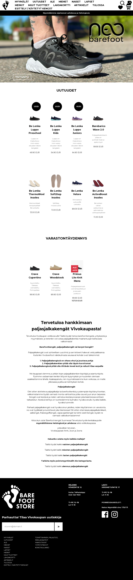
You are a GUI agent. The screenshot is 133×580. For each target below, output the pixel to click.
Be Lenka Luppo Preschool (35, 129)
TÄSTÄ (125, 507)
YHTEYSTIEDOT (41, 545)
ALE (52, 1)
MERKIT (19, 5)
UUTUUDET (39, 1)
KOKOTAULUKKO (42, 548)
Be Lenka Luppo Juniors (77, 129)
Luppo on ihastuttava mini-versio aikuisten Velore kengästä (35, 143)
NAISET (76, 1)
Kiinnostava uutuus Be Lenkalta (77, 202)
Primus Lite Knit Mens (77, 277)
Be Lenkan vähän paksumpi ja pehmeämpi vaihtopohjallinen (98, 208)
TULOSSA (98, 5)
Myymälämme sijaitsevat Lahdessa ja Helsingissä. (66, 13)
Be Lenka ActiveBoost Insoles (99, 194)
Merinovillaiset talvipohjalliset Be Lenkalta (34, 205)
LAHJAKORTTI (61, 5)
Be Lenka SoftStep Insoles (56, 194)
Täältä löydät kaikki (66, 444)
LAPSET (89, 1)
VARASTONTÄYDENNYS (66, 238)
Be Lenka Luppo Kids (56, 129)
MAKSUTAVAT (41, 542)
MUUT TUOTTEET (38, 5)
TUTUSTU (22, 77)
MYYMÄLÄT (22, 1)
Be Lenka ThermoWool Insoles (36, 194)
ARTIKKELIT (81, 5)
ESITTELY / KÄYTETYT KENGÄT (33, 8)
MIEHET (63, 1)
